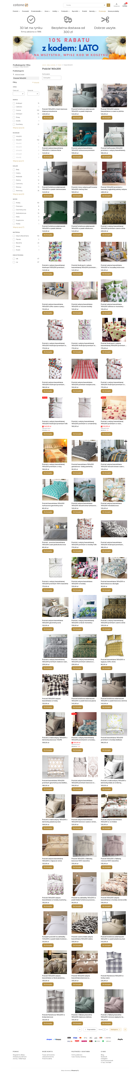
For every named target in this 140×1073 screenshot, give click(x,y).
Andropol (19, 103)
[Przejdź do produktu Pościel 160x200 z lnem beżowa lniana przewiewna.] (55, 95)
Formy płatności (77, 1055)
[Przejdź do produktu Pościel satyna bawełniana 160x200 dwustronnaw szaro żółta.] (114, 451)
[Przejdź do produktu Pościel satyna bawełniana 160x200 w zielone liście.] (55, 134)
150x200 (19, 143)
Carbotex (19, 107)
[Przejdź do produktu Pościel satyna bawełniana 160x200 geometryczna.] (55, 607)
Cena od (15, 90)
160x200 (19, 140)
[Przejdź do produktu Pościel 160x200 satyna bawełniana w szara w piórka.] (114, 95)
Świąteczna (20, 220)
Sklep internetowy (69, 1070)
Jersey (18, 246)
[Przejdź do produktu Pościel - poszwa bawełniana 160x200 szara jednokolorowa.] (55, 529)
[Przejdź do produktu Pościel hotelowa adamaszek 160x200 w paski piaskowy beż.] (114, 923)
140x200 (19, 136)
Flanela (18, 239)
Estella (18, 121)
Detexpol (19, 114)
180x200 (19, 147)
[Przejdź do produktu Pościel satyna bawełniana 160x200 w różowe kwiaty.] (85, 291)
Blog (102, 1055)
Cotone (18, 110)
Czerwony (19, 183)
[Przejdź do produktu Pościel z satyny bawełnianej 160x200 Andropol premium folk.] (55, 408)
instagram (104, 1059)
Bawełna (19, 243)
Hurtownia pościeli (107, 1060)
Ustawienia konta (48, 1057)
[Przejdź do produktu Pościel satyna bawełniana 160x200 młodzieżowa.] (114, 490)
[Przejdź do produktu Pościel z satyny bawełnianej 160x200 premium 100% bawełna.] (55, 568)
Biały (17, 169)
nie (17, 262)
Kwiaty (18, 203)
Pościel (59, 65)
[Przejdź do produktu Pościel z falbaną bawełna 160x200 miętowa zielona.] (85, 1001)
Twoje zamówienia (48, 1055)
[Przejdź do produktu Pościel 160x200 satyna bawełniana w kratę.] (55, 685)
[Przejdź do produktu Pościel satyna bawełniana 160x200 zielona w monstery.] (114, 291)
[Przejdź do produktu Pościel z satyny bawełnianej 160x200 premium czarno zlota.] (114, 212)
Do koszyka (48, 118)
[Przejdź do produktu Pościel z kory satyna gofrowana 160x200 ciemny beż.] (85, 173)
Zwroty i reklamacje (19, 1059)
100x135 (18, 157)
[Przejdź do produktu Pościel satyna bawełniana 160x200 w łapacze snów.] (55, 845)
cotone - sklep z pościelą (48, 65)
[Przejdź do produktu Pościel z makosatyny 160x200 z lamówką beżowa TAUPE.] (55, 724)
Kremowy (19, 190)
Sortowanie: (46, 74)
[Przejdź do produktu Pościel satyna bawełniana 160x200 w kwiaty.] (85, 568)
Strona (100, 1029)
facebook (104, 1057)
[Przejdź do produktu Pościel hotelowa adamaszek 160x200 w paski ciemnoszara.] (55, 173)
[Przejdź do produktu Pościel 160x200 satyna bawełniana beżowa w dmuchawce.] (85, 962)
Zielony (18, 180)
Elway (18, 117)
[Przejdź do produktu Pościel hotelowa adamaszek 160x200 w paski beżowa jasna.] (85, 685)
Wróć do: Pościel (19, 74)
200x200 (19, 150)
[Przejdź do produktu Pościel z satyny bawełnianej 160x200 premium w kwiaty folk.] (85, 529)
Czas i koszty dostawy (79, 1057)
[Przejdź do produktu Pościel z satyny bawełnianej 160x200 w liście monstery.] (85, 607)
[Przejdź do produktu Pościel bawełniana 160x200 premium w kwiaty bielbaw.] (114, 724)
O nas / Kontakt (106, 1062)
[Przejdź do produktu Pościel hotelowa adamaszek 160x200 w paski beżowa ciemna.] (114, 685)
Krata (17, 217)
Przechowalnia (47, 1059)
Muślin (18, 250)
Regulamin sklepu (19, 1055)
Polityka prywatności (20, 1057)
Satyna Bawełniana (22, 236)
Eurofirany (19, 124)
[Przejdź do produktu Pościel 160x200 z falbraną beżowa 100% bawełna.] (85, 845)
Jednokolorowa (21, 213)
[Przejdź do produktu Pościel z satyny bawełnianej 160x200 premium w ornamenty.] (85, 408)
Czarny (18, 173)
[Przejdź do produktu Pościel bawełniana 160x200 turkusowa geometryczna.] (55, 490)
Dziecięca (19, 206)
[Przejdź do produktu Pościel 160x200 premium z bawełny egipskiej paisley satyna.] (114, 173)
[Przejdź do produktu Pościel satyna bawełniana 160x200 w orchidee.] (114, 806)
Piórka (18, 224)
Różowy (18, 187)
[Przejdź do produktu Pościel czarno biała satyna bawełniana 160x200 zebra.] (85, 923)
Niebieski (19, 176)
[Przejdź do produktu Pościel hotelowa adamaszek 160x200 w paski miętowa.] (85, 95)
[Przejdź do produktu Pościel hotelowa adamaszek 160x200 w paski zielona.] (55, 212)
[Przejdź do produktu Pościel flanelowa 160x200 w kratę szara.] (114, 962)
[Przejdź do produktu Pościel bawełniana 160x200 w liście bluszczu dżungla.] (114, 568)
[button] (108, 5)
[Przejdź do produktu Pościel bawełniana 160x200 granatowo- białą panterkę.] (85, 451)
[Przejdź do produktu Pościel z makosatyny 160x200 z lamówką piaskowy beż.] (55, 806)
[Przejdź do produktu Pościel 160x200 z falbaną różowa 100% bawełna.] (114, 845)
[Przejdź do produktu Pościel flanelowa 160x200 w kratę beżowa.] (55, 1001)
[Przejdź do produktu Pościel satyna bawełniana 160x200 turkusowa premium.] (85, 134)
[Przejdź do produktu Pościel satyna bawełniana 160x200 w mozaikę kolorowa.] (114, 252)
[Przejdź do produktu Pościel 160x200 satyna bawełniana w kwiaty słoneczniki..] (114, 884)
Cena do (30, 90)
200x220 (19, 154)
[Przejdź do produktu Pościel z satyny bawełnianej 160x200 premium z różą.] (55, 451)
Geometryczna (21, 210)
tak (17, 259)
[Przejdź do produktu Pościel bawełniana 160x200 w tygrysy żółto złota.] (114, 646)
